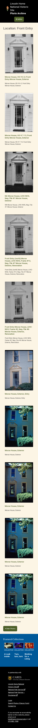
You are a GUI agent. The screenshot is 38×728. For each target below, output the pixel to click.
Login (10, 700)
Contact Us (12, 706)
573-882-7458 (13, 721)
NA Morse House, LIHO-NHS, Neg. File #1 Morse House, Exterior (17, 198)
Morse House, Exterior (14, 450)
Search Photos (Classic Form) (18, 703)
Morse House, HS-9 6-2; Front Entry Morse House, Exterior (18, 78)
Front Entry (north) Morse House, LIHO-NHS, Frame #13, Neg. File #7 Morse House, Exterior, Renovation (18, 262)
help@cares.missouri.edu (17, 719)
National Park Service (16, 690)
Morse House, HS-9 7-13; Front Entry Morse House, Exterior (18, 136)
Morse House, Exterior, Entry (17, 394)
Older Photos (10, 629)
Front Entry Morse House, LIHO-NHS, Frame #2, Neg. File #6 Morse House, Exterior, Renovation (18, 330)
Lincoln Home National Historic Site (19, 7)
